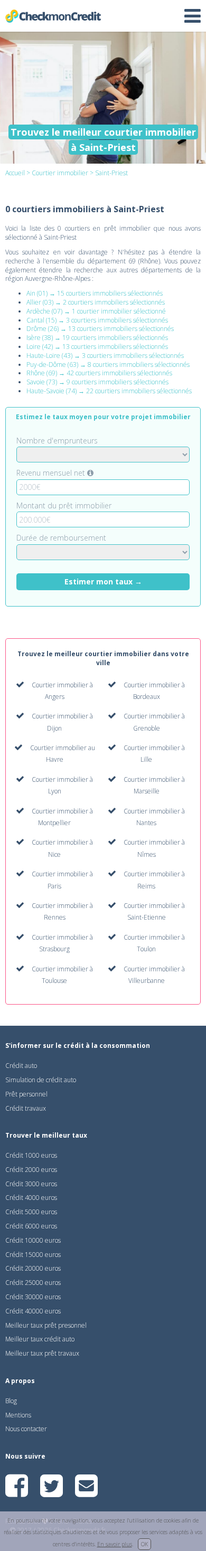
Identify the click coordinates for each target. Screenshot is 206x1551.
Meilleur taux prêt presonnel (46, 1325)
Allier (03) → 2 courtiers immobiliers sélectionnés (95, 302)
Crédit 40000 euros (33, 1311)
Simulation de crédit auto (40, 1079)
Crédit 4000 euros (31, 1197)
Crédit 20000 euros (33, 1268)
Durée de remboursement (61, 538)
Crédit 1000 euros (31, 1155)
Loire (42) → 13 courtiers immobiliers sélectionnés (97, 346)
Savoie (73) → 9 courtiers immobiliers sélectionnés (97, 381)
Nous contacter (26, 1428)
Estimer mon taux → (103, 581)
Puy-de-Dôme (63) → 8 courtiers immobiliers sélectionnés (108, 364)
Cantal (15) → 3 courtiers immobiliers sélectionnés (97, 320)
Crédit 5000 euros (31, 1211)
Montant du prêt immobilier (63, 505)
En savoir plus (114, 1544)
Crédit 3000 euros (31, 1183)
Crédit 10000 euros (33, 1240)
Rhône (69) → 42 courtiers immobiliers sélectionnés (99, 372)
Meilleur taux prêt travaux (42, 1353)
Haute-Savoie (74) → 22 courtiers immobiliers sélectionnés (109, 390)
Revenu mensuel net (51, 473)
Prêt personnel (26, 1094)
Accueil (15, 172)
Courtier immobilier (60, 172)
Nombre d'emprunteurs (57, 441)
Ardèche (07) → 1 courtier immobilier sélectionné (96, 311)
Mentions (18, 1415)
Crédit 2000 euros (31, 1169)
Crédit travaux (25, 1108)
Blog (11, 1400)
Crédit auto (21, 1065)
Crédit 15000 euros (33, 1254)
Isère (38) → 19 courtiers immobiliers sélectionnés (97, 337)
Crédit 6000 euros (31, 1226)
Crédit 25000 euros (33, 1282)
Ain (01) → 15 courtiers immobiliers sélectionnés (94, 293)
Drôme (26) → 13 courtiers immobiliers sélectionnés (100, 328)
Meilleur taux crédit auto (39, 1339)
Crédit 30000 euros (33, 1296)
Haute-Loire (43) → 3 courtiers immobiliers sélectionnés (105, 355)
